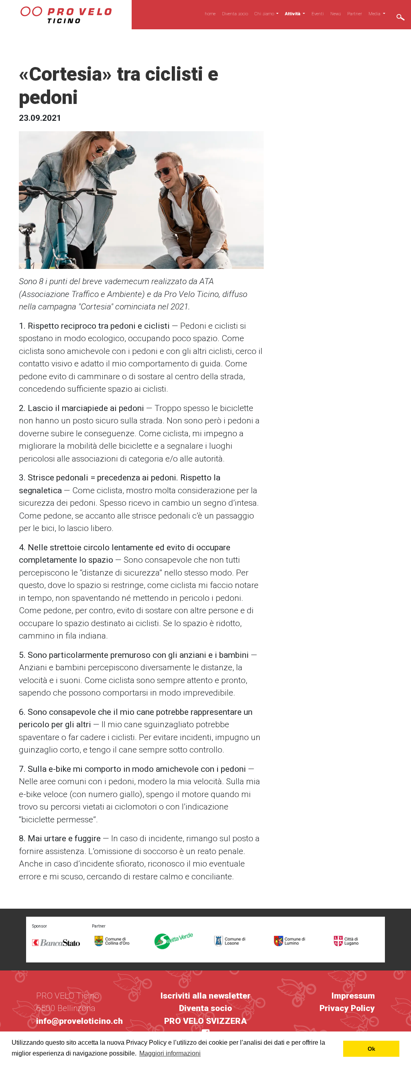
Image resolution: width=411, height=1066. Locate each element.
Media (375, 13)
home (210, 13)
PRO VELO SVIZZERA (205, 1021)
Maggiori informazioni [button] (170, 1053)
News (335, 13)
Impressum (353, 996)
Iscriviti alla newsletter (205, 996)
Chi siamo (264, 13)
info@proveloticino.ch (79, 1021)
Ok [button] (371, 1049)
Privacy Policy (347, 1008)
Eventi (317, 13)
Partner (354, 13)
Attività (293, 13)
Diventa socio (235, 13)
